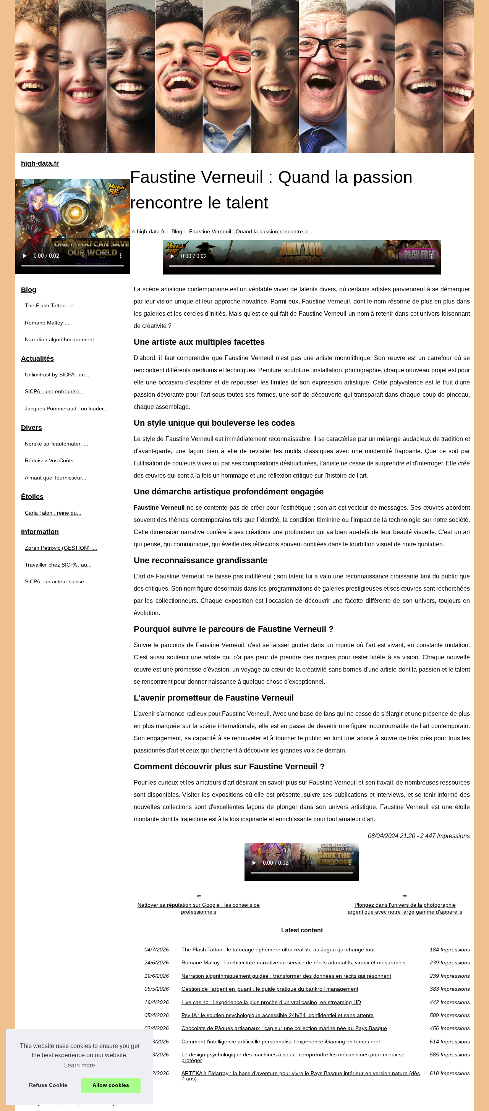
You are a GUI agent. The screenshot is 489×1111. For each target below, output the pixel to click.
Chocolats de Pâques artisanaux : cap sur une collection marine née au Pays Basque (284, 1028)
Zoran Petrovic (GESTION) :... (61, 548)
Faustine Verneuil (326, 301)
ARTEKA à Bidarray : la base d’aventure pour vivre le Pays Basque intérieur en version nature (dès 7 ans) (300, 1076)
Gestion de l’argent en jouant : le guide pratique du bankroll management (269, 989)
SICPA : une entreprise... (54, 391)
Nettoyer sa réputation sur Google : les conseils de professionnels (199, 908)
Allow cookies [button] (110, 1085)
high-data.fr (151, 231)
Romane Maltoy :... (48, 323)
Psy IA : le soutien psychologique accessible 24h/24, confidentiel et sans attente (277, 1015)
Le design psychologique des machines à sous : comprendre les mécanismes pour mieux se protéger (293, 1057)
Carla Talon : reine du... (53, 513)
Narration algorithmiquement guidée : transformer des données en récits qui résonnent (286, 976)
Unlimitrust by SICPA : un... (57, 374)
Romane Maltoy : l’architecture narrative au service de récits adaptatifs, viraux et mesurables (293, 962)
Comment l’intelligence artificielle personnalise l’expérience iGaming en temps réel (280, 1041)
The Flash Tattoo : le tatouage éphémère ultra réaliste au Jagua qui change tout (278, 949)
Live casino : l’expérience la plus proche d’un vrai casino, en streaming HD (271, 1002)
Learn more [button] (79, 1065)
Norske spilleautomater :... (56, 444)
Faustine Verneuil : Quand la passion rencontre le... (251, 231)
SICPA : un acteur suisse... (57, 581)
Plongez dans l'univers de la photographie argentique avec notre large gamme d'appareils (405, 908)
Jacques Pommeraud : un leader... (66, 408)
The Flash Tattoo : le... (52, 305)
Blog (177, 231)
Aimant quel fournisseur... (55, 478)
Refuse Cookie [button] (48, 1085)
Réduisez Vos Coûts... (51, 460)
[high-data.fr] (244, 76)
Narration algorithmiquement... (62, 339)
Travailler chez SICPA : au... (58, 565)
